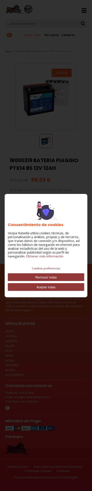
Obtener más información (44, 256)
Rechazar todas (46, 277)
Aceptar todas (46, 287)
